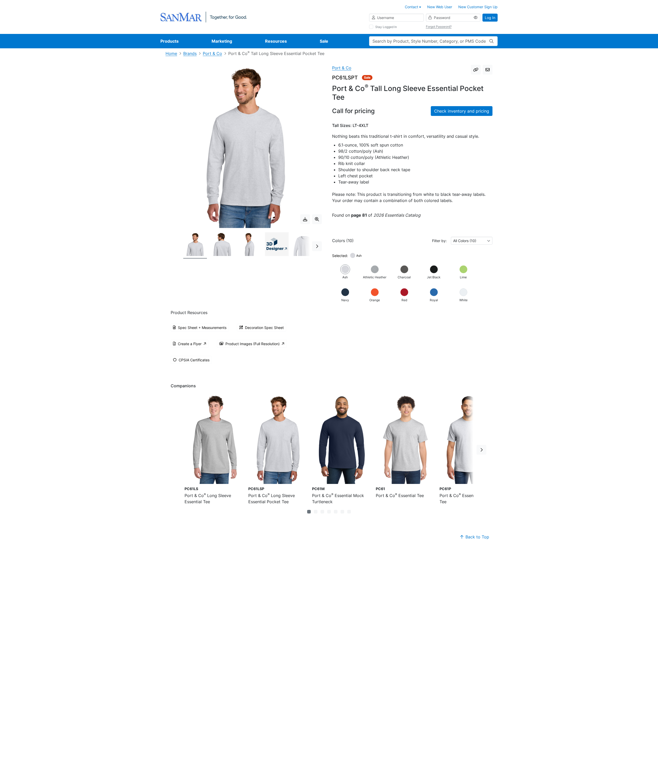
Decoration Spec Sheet (264, 327)
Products (169, 41)
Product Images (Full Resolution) (252, 344)
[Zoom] (317, 219)
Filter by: (439, 240)
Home (171, 53)
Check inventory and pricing (461, 111)
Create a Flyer (190, 344)
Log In (490, 17)
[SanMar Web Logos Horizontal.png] (203, 16)
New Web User (439, 7)
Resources (276, 41)
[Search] (491, 41)
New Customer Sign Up (478, 7)
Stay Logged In (386, 27)
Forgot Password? (439, 27)
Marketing (222, 41)
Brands (190, 53)
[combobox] (471, 240)
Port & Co (212, 53)
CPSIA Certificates (194, 360)
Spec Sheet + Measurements (202, 327)
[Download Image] (305, 219)
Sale (324, 41)
